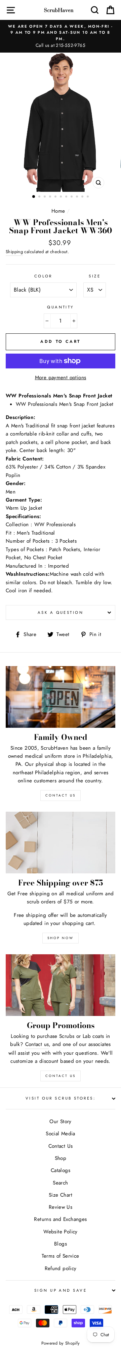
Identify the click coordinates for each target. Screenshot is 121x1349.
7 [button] (67, 197)
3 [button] (45, 197)
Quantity (60, 307)
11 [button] (88, 197)
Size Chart (60, 1195)
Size (94, 276)
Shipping (14, 251)
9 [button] (77, 197)
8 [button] (72, 197)
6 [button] (61, 197)
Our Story (60, 1121)
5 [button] (56, 197)
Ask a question (60, 612)
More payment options (60, 377)
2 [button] (40, 197)
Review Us (60, 1207)
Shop (61, 1158)
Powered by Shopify (60, 1343)
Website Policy (60, 1231)
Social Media (60, 1133)
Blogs (60, 1244)
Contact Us (60, 1075)
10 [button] (83, 197)
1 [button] (34, 197)
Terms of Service (60, 1256)
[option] (60, 36)
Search (60, 1183)
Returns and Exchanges (60, 1219)
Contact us (37, 1044)
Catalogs (60, 1170)
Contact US (60, 795)
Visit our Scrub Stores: (60, 1098)
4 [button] (50, 197)
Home (58, 211)
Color (43, 276)
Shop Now (60, 937)
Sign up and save (60, 1290)
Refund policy (61, 1268)
